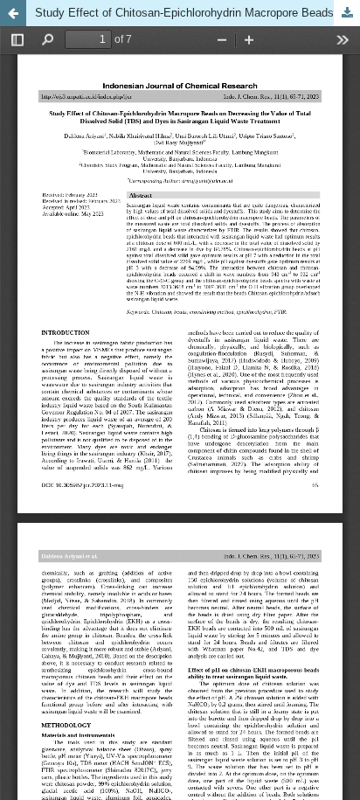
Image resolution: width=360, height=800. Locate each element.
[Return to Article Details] (13, 13)
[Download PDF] (347, 13)
